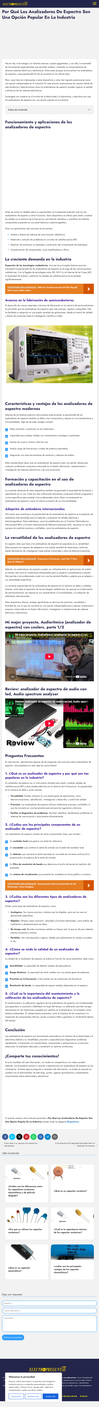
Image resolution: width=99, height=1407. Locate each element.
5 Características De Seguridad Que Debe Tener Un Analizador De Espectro (75, 1144)
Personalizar (16, 1396)
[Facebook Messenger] (12, 1137)
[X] (19, 1137)
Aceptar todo (51, 1396)
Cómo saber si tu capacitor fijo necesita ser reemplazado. (21, 1144)
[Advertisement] (49, 39)
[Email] (55, 1137)
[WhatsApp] (33, 1137)
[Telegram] (48, 1137)
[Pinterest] (26, 1137)
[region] (33, 1387)
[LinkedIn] (41, 1137)
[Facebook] (5, 1137)
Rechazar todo (33, 1396)
